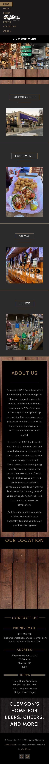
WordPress (26, 749)
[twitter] (21, 756)
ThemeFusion (10, 745)
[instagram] (27, 756)
